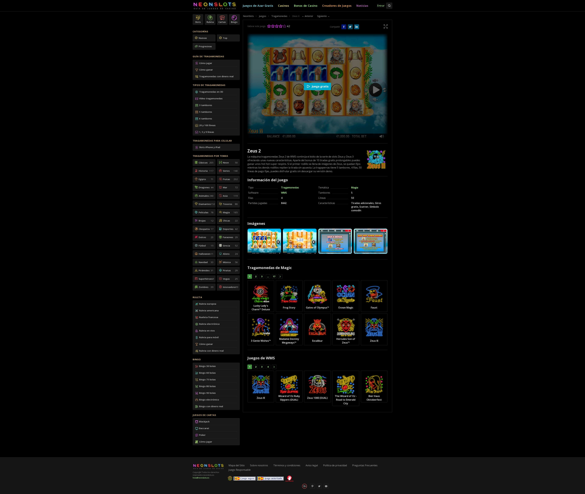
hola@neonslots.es (201, 477)
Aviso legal (312, 465)
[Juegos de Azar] (218, 6)
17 (274, 276)
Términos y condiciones (286, 465)
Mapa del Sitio (237, 465)
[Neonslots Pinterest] (312, 488)
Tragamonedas (290, 187)
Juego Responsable (240, 469)
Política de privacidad (335, 465)
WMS (284, 192)
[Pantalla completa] (386, 26)
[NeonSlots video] (326, 488)
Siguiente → (323, 16)
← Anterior (307, 16)
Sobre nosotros (259, 465)
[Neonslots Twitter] (319, 488)
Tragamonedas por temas (210, 155)
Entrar (381, 5)
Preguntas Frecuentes (365, 465)
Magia (354, 187)
